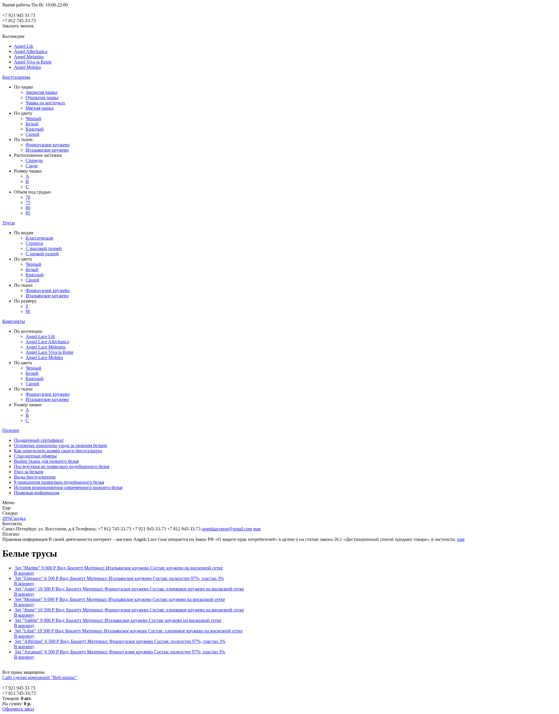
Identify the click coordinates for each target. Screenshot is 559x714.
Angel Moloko (27, 67)
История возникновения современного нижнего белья (68, 487)
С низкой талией (42, 253)
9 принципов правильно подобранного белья (59, 482)
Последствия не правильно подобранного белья (61, 466)
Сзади (32, 165)
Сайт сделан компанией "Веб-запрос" (39, 677)
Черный (33, 118)
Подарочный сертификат (39, 440)
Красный (35, 128)
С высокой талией (44, 248)
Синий (32, 134)
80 (28, 207)
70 (28, 197)
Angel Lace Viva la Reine (49, 352)
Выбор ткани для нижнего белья (46, 461)
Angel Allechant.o (30, 51)
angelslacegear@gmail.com (227, 528)
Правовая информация (36, 492)
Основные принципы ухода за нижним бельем (60, 445)
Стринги (34, 243)
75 (28, 202)
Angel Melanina (29, 56)
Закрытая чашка (41, 92)
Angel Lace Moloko (44, 357)
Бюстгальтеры (16, 77)
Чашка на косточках (45, 102)
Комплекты (13, 321)
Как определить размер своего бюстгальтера (58, 450)
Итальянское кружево (47, 149)
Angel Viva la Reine (33, 61)
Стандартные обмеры (35, 455)
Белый (32, 123)
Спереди (34, 160)
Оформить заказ (18, 708)
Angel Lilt (23, 46)
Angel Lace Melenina (46, 346)
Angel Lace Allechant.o (47, 341)
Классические (39, 237)
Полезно (10, 430)
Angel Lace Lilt (40, 336)
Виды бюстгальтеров (35, 476)
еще (257, 528)
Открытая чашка (42, 97)
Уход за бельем (28, 471)
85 (28, 212)
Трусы (8, 222)
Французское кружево (48, 144)
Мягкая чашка (40, 107)
